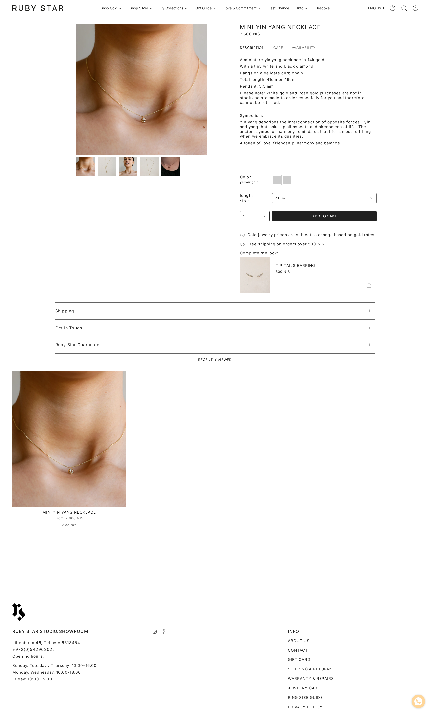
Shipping (64, 310)
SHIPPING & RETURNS (310, 669)
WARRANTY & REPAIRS (311, 678)
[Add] (369, 285)
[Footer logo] (18, 612)
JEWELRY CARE (304, 688)
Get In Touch (68, 327)
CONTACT (298, 650)
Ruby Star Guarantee (77, 344)
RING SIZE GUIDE (305, 697)
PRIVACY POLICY (305, 707)
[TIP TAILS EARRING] (255, 275)
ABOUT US (299, 640)
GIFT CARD (299, 659)
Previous (76, 89)
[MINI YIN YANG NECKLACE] (69, 439)
